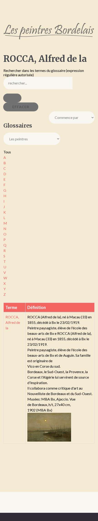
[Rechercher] (12, 98)
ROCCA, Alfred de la (12, 322)
